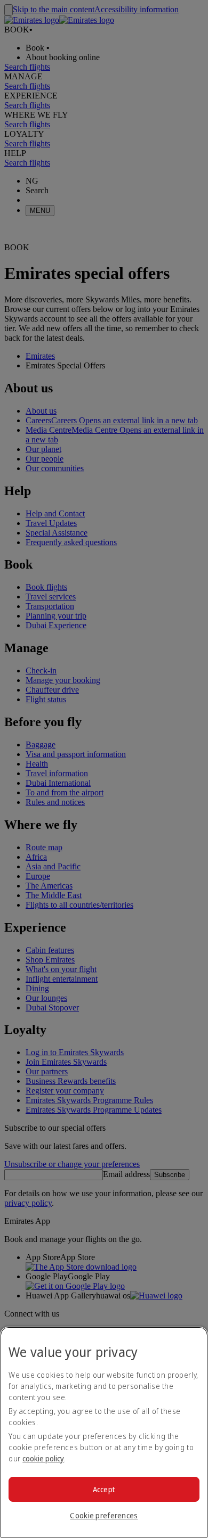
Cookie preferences (104, 1515)
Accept (104, 1489)
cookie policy (43, 1458)
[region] (104, 1432)
